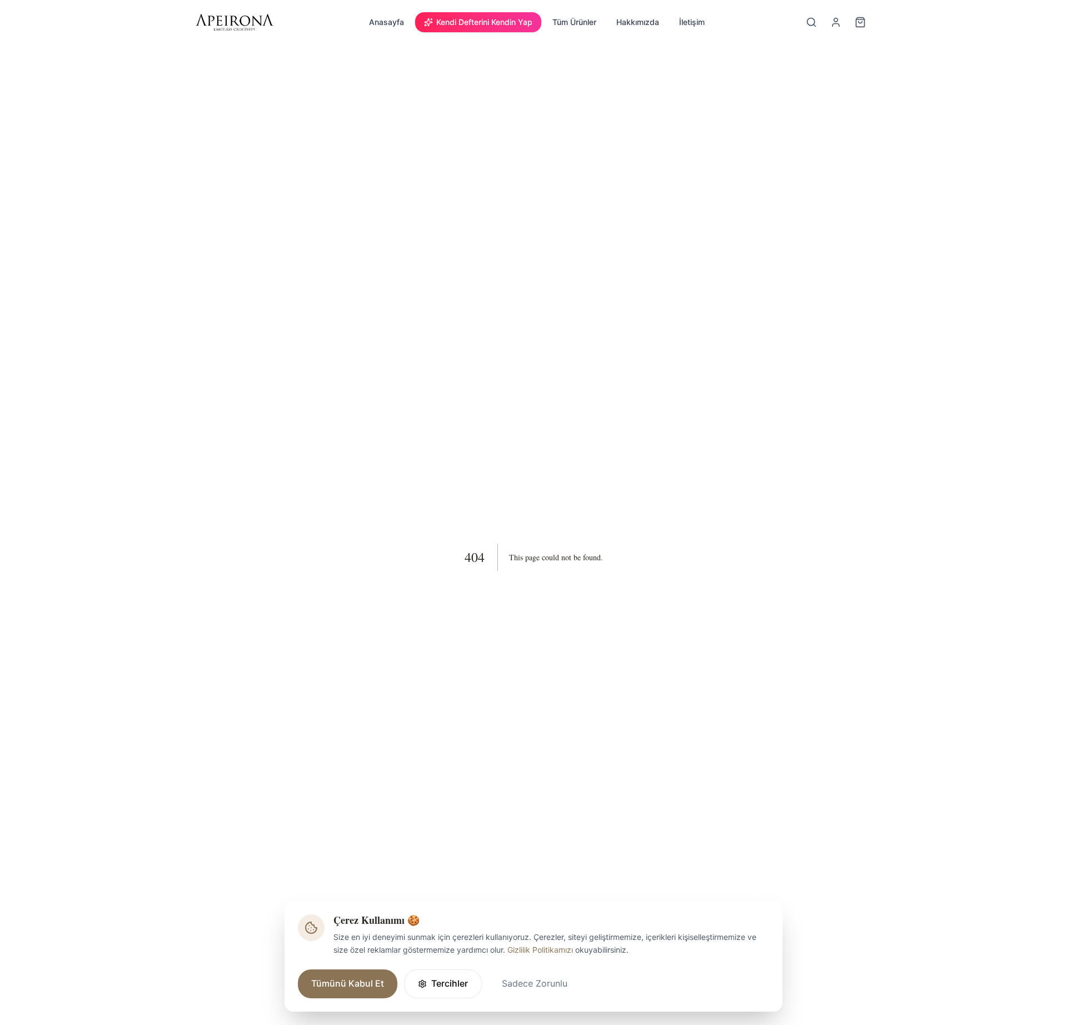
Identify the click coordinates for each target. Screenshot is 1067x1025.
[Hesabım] (836, 22)
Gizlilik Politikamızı (540, 949)
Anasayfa (386, 22)
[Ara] (811, 22)
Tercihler (449, 983)
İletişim (692, 22)
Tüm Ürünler (574, 22)
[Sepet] (860, 22)
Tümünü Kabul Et (347, 983)
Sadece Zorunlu (534, 983)
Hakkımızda (637, 22)
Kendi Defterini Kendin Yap (484, 22)
